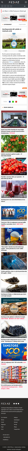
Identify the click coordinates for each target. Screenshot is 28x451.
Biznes (2, 419)
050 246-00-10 (6, 437)
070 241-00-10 (6, 434)
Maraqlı (16, 422)
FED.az (11, 62)
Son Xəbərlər (4, 417)
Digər (2, 427)
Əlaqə (15, 427)
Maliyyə (16, 417)
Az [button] (25, 6)
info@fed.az (5, 439)
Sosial (2, 422)
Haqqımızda (17, 429)
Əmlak (15, 424)
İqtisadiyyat (16, 419)
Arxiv (2, 429)
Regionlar (3, 424)
